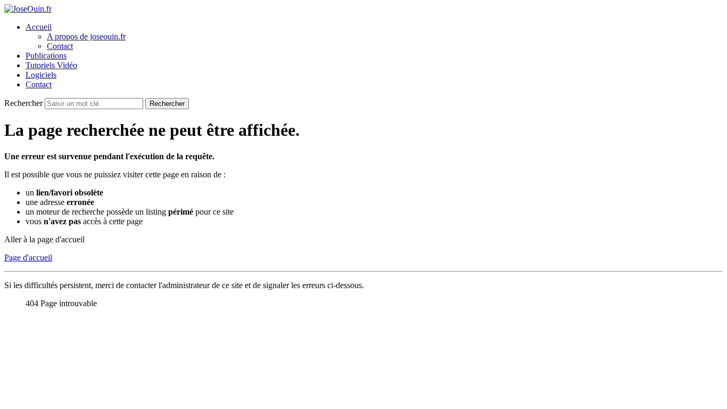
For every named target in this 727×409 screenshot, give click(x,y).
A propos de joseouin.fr (86, 36)
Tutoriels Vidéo (51, 65)
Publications (46, 55)
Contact (60, 46)
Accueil (39, 26)
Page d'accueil (28, 257)
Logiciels (41, 74)
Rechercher (24, 103)
